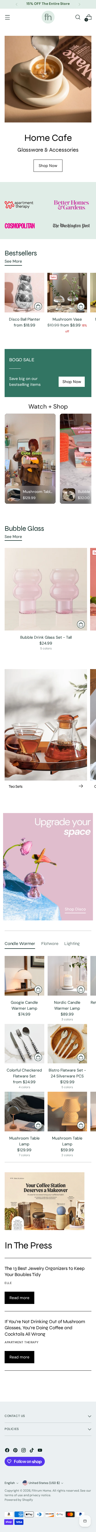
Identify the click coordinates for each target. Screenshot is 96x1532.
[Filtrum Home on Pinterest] (16, 1451)
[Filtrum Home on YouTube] (40, 1451)
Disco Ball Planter (24, 319)
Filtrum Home (41, 1491)
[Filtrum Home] (48, 17)
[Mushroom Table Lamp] (24, 1111)
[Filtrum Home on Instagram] (24, 1451)
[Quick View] (38, 306)
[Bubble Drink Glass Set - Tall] (46, 589)
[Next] (79, 4)
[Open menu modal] (7, 17)
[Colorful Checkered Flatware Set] (24, 1044)
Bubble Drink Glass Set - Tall (46, 637)
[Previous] (16, 4)
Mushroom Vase (67, 319)
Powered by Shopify (19, 1500)
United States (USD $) (44, 1483)
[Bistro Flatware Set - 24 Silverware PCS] (67, 1044)
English (10, 1483)
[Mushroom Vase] (67, 292)
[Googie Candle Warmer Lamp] (24, 976)
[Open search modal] (77, 17)
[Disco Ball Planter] (24, 292)
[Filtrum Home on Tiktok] (32, 1451)
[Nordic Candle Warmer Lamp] (67, 976)
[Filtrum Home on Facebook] (8, 1451)
